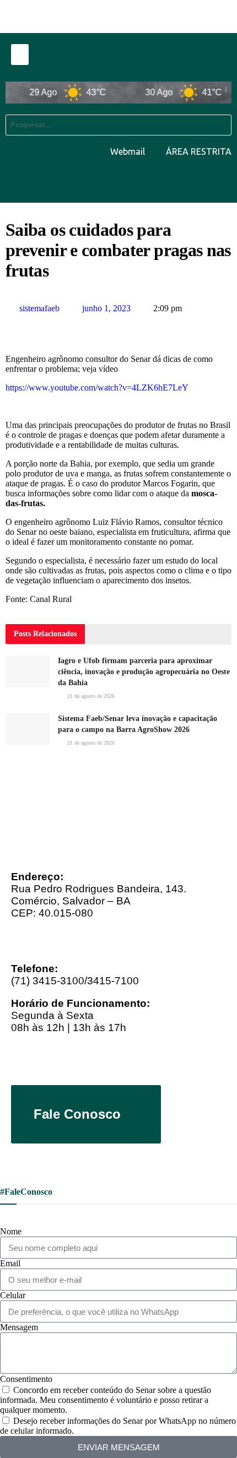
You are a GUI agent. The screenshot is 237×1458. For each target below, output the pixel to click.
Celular (12, 1295)
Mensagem (19, 1327)
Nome (10, 1231)
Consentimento (26, 1379)
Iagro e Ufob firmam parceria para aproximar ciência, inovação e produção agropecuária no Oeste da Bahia (144, 671)
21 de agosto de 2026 (90, 696)
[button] (20, 54)
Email (10, 1263)
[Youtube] (152, 181)
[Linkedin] (185, 181)
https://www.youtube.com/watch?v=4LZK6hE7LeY (97, 387)
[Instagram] (217, 181)
